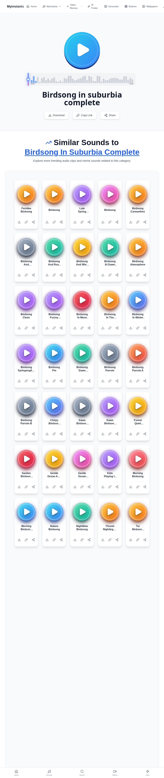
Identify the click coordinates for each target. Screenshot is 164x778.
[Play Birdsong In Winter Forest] (138, 300)
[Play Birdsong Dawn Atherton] (82, 353)
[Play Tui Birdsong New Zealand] (138, 512)
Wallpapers (152, 6)
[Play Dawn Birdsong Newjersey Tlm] (110, 406)
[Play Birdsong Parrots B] (26, 406)
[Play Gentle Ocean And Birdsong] (54, 459)
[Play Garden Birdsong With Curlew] (26, 459)
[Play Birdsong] (54, 194)
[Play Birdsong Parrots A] (138, 353)
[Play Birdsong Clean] (26, 300)
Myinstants (52, 6)
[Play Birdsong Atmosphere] (138, 247)
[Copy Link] (26, 222)
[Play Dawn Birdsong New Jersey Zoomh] (82, 406)
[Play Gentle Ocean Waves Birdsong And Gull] (82, 459)
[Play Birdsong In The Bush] (110, 300)
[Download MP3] (19, 222)
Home (34, 6)
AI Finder (94, 6)
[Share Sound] (33, 222)
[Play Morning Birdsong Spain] (26, 512)
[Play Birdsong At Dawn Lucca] (110, 247)
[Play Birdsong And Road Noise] (54, 247)
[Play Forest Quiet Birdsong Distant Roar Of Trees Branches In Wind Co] (138, 406)
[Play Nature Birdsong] (54, 512)
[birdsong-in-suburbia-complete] (82, 50)
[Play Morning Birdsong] (138, 459)
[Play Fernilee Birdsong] (26, 194)
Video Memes (74, 6)
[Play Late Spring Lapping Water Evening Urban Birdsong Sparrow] (82, 194)
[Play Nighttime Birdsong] (82, 512)
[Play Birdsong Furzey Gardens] (54, 300)
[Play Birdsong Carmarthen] (138, 194)
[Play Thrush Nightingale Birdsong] (110, 512)
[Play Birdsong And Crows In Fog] (26, 247)
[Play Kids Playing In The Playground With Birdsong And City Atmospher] (110, 459)
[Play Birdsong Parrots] (110, 353)
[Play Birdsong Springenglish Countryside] (26, 353)
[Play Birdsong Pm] (54, 353)
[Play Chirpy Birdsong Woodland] (54, 406)
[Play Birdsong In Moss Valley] (82, 300)
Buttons (132, 6)
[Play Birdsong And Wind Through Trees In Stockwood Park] (82, 247)
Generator (113, 6)
